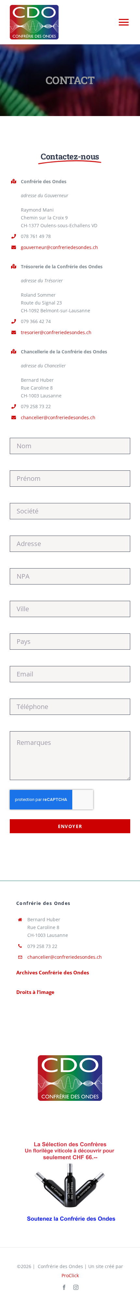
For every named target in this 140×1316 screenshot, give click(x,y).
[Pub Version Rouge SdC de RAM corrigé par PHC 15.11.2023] (70, 1139)
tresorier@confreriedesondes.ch (56, 332)
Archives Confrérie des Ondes (52, 972)
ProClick (70, 1275)
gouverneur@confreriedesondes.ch (59, 247)
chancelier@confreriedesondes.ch (58, 417)
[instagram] (75, 1287)
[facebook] (64, 1287)
